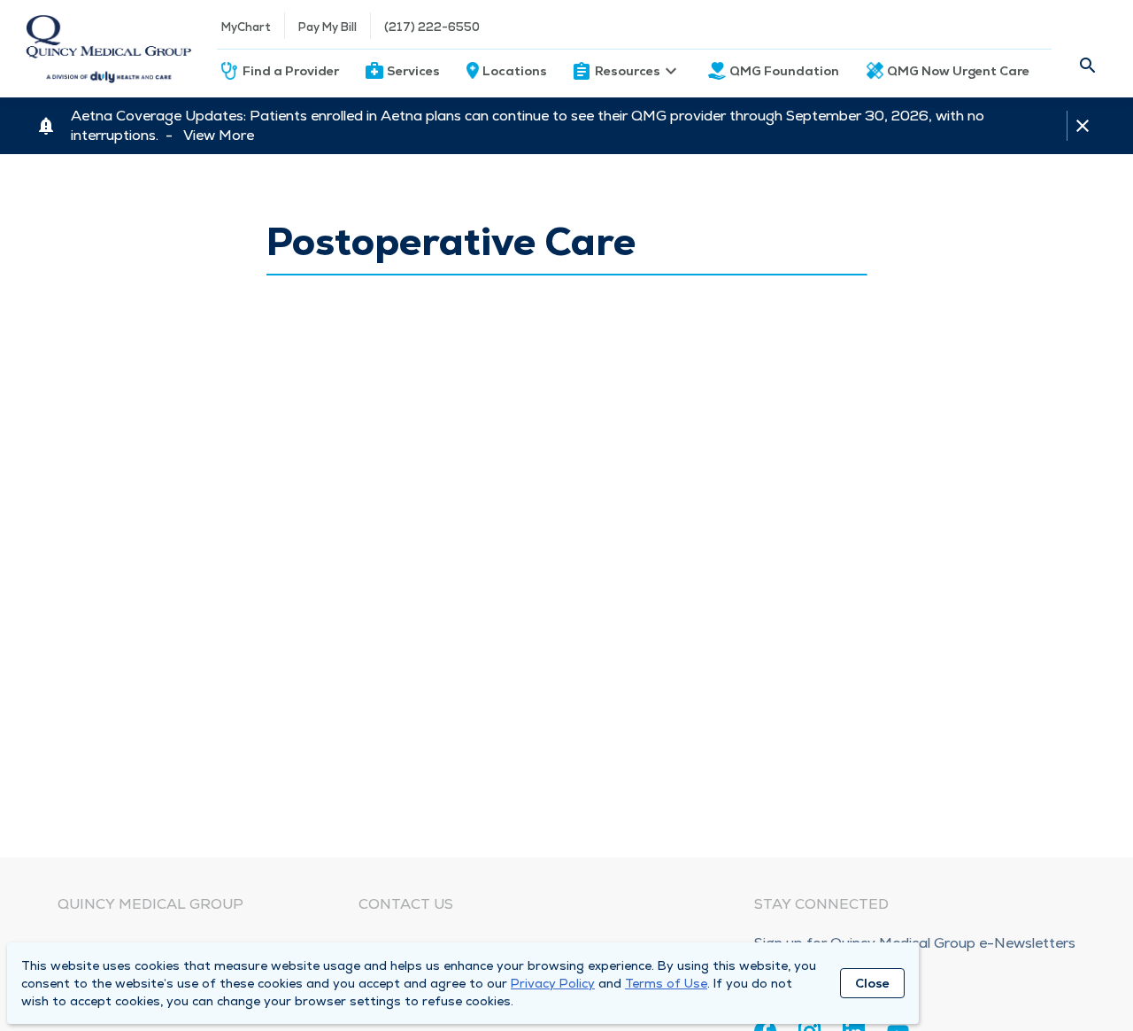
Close (872, 983)
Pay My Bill (327, 27)
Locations (514, 71)
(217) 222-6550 (432, 27)
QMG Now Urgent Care (958, 71)
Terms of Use (666, 983)
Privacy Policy (553, 983)
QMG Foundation (784, 71)
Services (413, 71)
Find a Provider (291, 71)
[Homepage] (108, 48)
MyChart (246, 27)
